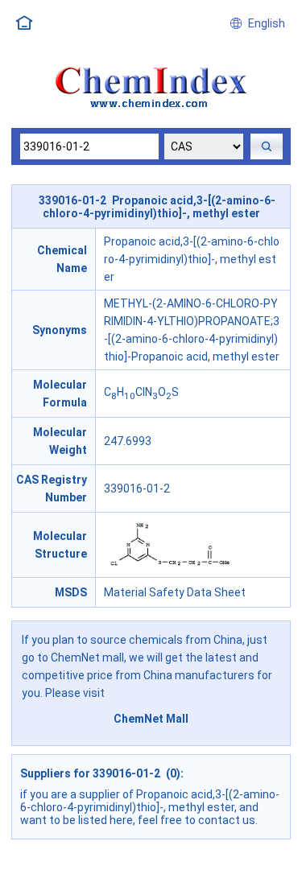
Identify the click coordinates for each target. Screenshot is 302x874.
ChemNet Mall (151, 718)
